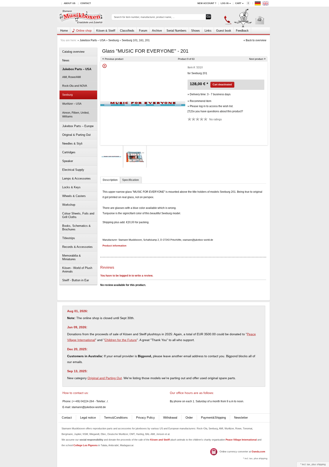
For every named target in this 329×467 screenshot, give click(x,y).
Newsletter (241, 417)
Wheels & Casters (74, 196)
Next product (256, 59)
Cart (238, 3)
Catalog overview (73, 51)
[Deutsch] (258, 4)
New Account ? (206, 3)
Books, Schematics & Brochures (76, 227)
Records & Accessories (77, 247)
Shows (195, 30)
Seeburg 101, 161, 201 (136, 40)
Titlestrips (68, 238)
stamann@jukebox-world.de (89, 407)
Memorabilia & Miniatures (71, 257)
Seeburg (113, 40)
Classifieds (127, 30)
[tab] (110, 180)
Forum (143, 30)
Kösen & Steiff (105, 30)
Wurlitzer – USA (71, 103)
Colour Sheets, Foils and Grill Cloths (78, 215)
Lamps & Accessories (76, 178)
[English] (266, 4)
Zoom (105, 66)
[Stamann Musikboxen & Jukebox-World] (81, 17)
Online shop (84, 30)
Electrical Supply (73, 169)
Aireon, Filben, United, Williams (75, 114)
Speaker (67, 161)
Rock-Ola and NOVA (74, 85)
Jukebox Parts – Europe (78, 126)
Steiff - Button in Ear (75, 280)
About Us (69, 3)
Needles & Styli (72, 143)
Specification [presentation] (130, 180)
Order (189, 417)
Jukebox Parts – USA (92, 40)
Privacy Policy (145, 417)
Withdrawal (170, 417)
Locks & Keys (71, 187)
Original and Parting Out (105, 378)
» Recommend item (199, 101)
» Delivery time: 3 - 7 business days (209, 94)
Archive (157, 30)
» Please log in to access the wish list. (210, 106)
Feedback (242, 30)
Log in (225, 3)
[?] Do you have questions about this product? (215, 111)
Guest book (223, 30)
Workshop (68, 204)
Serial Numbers (176, 30)
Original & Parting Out (76, 134)
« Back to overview (255, 40)
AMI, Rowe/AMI (71, 77)
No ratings (215, 119)
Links (208, 30)
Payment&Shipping (213, 417)
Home (64, 30)
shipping (321, 464)
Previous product (114, 59)
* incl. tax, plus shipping (255, 458)
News (65, 60)
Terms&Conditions (116, 417)
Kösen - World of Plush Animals (77, 269)
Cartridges (68, 152)
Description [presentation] (110, 180)
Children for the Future (121, 340)
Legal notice (88, 417)
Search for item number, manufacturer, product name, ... (144, 17)
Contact (85, 3)
